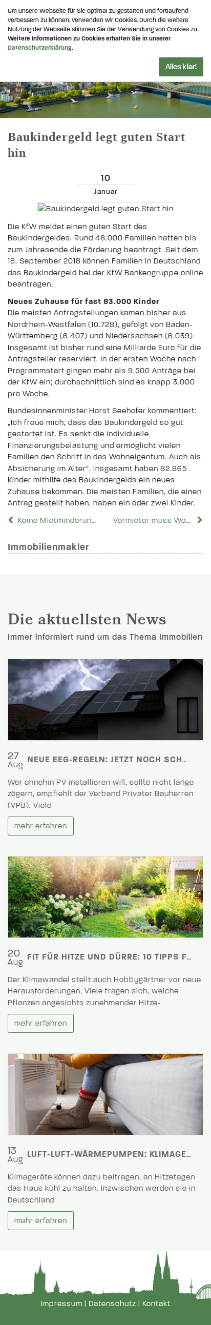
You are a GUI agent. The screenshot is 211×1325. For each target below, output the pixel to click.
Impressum (61, 1303)
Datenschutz (112, 1303)
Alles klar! (181, 66)
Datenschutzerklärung (40, 47)
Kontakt (156, 1303)
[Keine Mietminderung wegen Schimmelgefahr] (12, 520)
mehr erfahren (40, 825)
